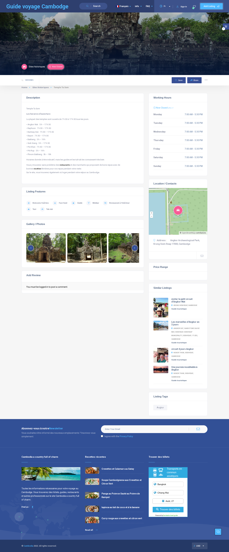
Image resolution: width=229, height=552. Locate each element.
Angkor (160, 407)
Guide (79, 203)
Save (180, 80)
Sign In (184, 6)
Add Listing (210, 6)
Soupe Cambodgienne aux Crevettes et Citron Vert (122, 482)
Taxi (34, 209)
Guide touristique (179, 309)
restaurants (65, 165)
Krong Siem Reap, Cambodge (185, 305)
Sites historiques (40, 87)
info (137, 6)
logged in (43, 287)
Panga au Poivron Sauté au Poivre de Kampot (121, 495)
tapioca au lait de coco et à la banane (120, 507)
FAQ (148, 6)
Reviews (29, 80)
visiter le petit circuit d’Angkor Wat (182, 300)
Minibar (96, 203)
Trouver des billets (170, 509)
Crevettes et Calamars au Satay (118, 469)
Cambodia (28, 546)
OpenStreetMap (188, 233)
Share (195, 80)
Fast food (63, 203)
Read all (89, 530)
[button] (135, 248)
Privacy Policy (126, 436)
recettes (37, 168)
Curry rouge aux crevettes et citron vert (122, 518)
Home (24, 87)
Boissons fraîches (41, 203)
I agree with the (118, 436)
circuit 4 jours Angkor (182, 349)
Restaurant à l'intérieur (119, 203)
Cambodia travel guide (170, 515)
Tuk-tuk (49, 209)
